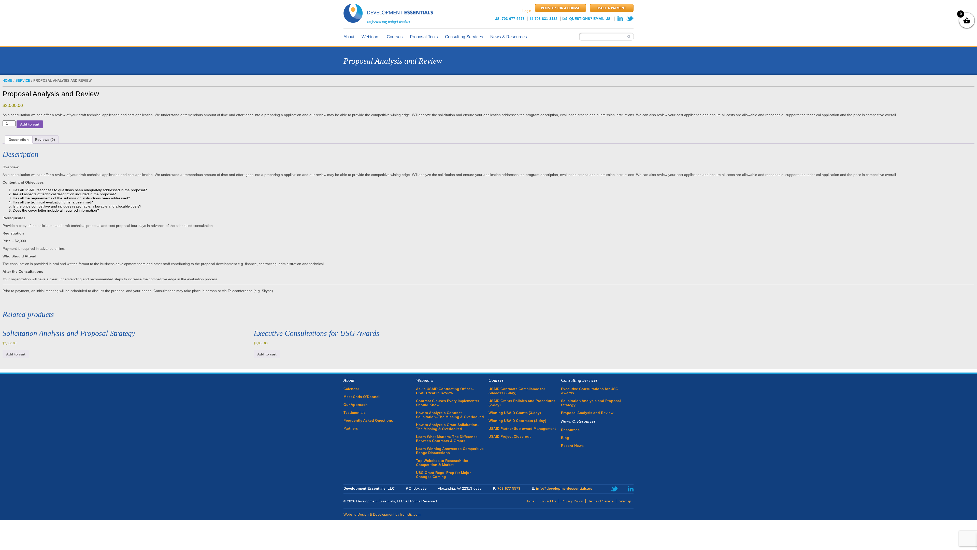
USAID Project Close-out (510, 436)
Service (23, 80)
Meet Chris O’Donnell (361, 397)
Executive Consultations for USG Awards (589, 391)
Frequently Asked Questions (368, 420)
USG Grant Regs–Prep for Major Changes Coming (443, 475)
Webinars (371, 36)
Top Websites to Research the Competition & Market (442, 463)
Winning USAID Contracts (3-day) (517, 421)
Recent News (572, 446)
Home (7, 80)
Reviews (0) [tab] (45, 140)
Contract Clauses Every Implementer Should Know (447, 403)
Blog (565, 438)
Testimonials (354, 412)
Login (526, 11)
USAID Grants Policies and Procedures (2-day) (522, 403)
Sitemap (625, 501)
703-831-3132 (546, 19)
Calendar (351, 389)
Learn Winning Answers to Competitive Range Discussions (450, 451)
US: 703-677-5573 (510, 19)
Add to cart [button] (15, 354)
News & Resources (508, 36)
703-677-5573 (508, 488)
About (348, 36)
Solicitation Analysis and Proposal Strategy (591, 403)
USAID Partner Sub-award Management (522, 429)
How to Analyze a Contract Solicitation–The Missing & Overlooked (450, 415)
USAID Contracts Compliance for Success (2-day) (517, 391)
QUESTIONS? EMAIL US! (590, 19)
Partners (350, 428)
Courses (395, 36)
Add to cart (29, 124)
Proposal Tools (424, 36)
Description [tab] (19, 140)
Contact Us (548, 501)
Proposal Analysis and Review (587, 413)
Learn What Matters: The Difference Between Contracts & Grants (447, 439)
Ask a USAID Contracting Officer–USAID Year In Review (445, 391)
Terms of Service (600, 501)
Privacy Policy (572, 501)
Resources (570, 430)
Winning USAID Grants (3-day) (515, 413)
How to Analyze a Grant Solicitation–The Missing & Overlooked (447, 427)
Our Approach (355, 405)
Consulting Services (464, 36)
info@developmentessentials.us (564, 488)
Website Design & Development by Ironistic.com (382, 514)
